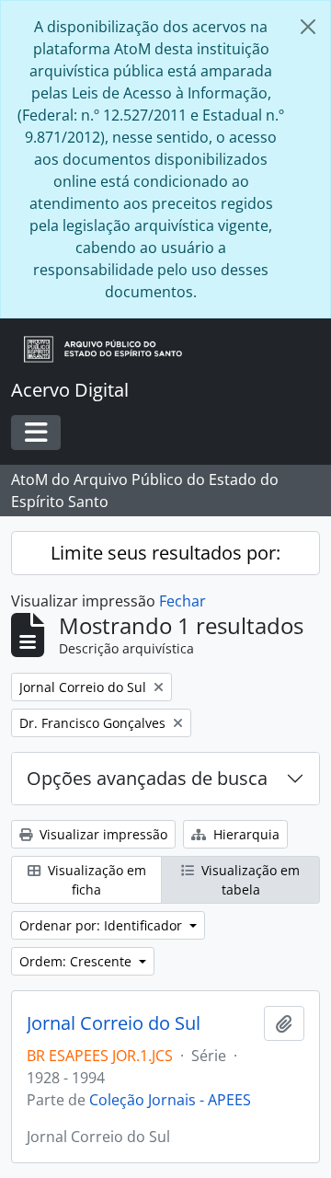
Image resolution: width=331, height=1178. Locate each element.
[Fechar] (308, 26)
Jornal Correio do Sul (113, 1023)
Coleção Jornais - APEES (170, 1100)
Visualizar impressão (101, 834)
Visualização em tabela (249, 879)
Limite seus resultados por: (165, 552)
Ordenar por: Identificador (102, 925)
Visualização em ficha (95, 879)
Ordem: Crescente (77, 961)
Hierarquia (245, 834)
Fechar (182, 601)
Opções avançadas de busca (147, 778)
